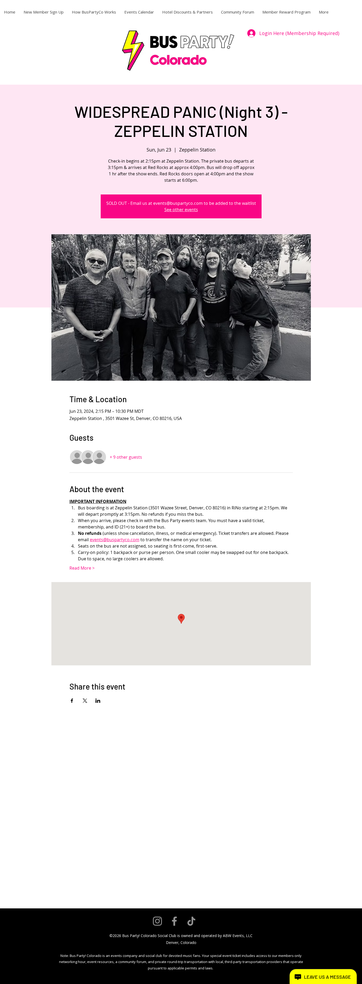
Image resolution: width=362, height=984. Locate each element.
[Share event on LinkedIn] (97, 701)
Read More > (82, 568)
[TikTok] (191, 921)
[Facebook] (174, 921)
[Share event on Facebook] (71, 701)
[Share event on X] (84, 701)
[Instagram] (157, 921)
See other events (181, 210)
